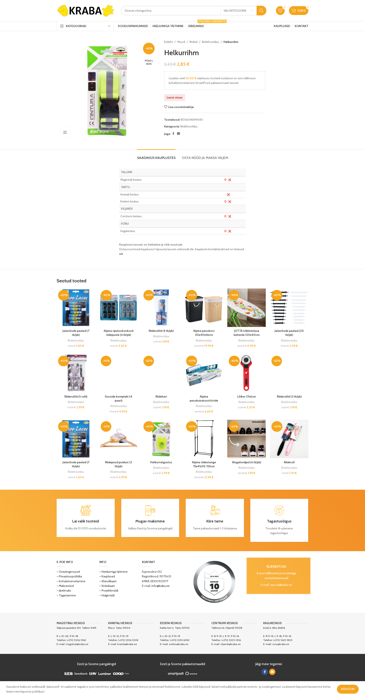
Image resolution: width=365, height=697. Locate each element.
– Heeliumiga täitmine (113, 572)
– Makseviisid (65, 586)
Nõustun (347, 689)
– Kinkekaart (107, 586)
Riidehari (161, 396)
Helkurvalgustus (161, 462)
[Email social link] (178, 134)
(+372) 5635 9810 (283, 640)
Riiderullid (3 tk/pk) (289, 396)
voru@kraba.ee (280, 644)
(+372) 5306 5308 (128, 640)
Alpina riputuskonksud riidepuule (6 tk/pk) (118, 333)
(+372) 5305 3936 (231, 640)
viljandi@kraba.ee (231, 644)
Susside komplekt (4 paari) (118, 399)
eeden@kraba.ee (178, 644)
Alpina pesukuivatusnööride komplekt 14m (204, 401)
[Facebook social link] (173, 134)
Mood (181, 42)
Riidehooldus (210, 42)
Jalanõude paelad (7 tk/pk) (76, 333)
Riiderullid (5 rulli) (75, 396)
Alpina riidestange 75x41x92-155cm (204, 464)
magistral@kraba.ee (77, 644)
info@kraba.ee (160, 586)
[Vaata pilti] (65, 132)
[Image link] (214, 581)
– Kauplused (107, 576)
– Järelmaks (64, 590)
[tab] (156, 155)
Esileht (168, 42)
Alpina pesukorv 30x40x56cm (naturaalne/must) (204, 335)
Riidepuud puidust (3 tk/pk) (118, 464)
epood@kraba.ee (281, 585)
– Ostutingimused (68, 572)
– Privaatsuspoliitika (69, 576)
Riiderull (289, 462)
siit (121, 254)
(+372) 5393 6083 (179, 640)
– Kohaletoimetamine (71, 581)
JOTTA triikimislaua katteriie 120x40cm (247, 333)
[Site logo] (86, 10)
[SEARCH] (261, 10)
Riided (193, 42)
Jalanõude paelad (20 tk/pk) (289, 333)
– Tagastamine (66, 595)
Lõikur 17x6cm (246, 396)
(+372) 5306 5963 (76, 640)
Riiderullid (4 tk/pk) (161, 331)
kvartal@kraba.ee (127, 644)
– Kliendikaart (107, 581)
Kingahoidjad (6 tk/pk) (246, 462)
